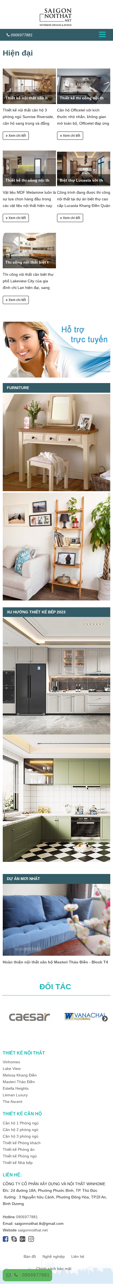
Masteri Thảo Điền (19, 1082)
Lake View (12, 1068)
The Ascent (12, 1101)
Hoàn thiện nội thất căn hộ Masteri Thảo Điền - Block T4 (55, 962)
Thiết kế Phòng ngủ (20, 1156)
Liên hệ (77, 1256)
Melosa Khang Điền (20, 1075)
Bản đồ (30, 1256)
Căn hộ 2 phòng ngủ (20, 1129)
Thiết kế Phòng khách (22, 1143)
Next (104, 1018)
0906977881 (36, 1275)
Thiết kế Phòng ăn (19, 1149)
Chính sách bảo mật (53, 1268)
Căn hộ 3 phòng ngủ (20, 1136)
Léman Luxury (15, 1095)
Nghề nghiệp (54, 1256)
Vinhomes (12, 1062)
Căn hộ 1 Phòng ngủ (21, 1123)
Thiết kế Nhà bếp (18, 1162)
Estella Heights (16, 1088)
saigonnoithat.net (33, 1230)
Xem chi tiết (17, 136)
